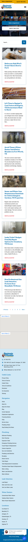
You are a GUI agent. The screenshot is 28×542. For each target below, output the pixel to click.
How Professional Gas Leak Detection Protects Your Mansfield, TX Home (13, 282)
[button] (25, 6)
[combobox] (11, 42)
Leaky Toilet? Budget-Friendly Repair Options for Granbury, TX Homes (13, 240)
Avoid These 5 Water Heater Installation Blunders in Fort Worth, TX (14, 150)
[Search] (24, 42)
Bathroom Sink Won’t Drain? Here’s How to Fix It (13, 65)
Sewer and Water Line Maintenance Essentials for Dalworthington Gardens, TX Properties (14, 194)
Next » (23, 309)
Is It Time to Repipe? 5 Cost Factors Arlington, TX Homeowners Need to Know (14, 106)
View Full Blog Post (9, 81)
